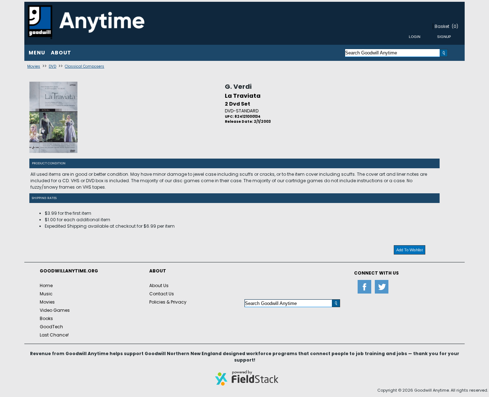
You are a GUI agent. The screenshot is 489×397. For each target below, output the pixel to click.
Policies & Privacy (168, 302)
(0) (455, 26)
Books (46, 318)
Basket (442, 26)
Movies (33, 66)
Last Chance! (54, 335)
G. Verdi (238, 86)
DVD (52, 66)
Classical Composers (84, 66)
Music (46, 294)
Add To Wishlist (409, 250)
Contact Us (161, 294)
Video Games (55, 310)
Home (46, 285)
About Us (159, 285)
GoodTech (51, 327)
